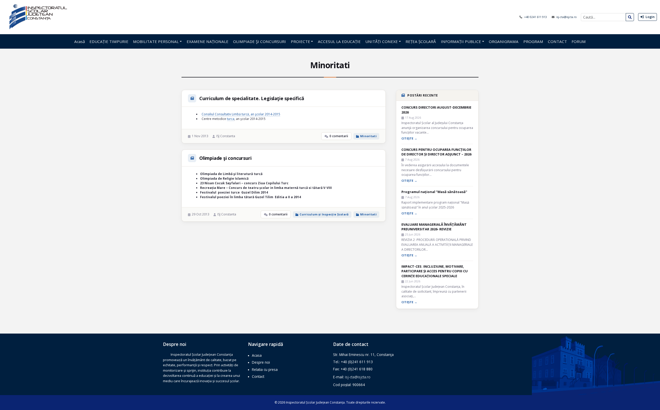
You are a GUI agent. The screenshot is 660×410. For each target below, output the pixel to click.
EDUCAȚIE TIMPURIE (108, 41)
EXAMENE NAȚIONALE (207, 41)
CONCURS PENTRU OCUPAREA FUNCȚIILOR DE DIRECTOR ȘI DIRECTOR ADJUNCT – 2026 (436, 151)
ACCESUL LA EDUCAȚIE (339, 41)
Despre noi (261, 362)
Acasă (79, 41)
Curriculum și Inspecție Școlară (324, 214)
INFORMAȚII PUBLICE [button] (461, 41)
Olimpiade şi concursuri (225, 158)
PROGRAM (533, 41)
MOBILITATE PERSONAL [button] (156, 41)
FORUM (579, 41)
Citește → (409, 138)
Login (650, 16)
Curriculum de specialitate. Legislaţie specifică (251, 98)
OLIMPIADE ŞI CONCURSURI (259, 41)
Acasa (257, 355)
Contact (258, 376)
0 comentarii (338, 136)
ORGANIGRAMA (503, 41)
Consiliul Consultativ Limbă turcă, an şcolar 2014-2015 (241, 114)
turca (230, 119)
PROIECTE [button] (300, 41)
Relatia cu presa (265, 369)
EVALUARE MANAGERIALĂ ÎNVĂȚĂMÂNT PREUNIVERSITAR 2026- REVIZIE (434, 226)
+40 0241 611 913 (536, 17)
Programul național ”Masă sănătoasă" (434, 191)
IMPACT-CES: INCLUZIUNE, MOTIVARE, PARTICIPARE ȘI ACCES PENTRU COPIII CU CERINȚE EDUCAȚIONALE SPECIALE (434, 271)
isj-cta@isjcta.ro (566, 17)
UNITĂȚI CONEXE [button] (381, 41)
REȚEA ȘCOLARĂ (421, 41)
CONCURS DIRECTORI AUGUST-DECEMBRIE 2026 (436, 109)
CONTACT (557, 41)
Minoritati (368, 136)
